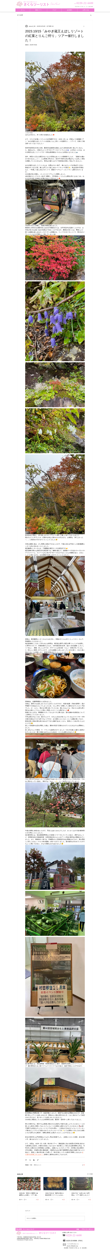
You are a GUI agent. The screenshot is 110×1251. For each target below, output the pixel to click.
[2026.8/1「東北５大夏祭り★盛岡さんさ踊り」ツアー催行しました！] (29, 1183)
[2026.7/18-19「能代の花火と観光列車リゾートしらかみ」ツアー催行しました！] (55, 1183)
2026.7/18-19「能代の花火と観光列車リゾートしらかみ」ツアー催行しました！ (54, 1194)
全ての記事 (20, 15)
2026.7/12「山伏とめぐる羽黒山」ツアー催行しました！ (80, 1194)
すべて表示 (90, 1174)
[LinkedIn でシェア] (34, 1160)
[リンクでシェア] (38, 1160)
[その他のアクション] (84, 26)
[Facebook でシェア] (26, 1160)
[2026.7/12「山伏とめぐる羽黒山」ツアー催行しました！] (81, 1183)
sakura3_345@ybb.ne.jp (72, 1246)
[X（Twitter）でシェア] (30, 1160)
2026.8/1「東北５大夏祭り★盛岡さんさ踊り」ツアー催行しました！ (28, 1194)
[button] (91, 15)
